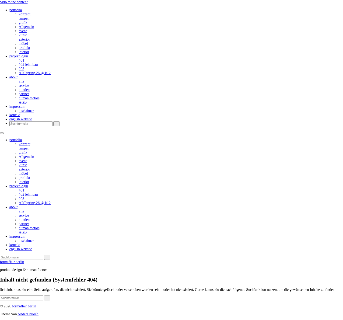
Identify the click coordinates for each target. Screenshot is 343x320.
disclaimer (26, 111)
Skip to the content (14, 2)
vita (21, 81)
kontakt (14, 115)
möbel (23, 43)
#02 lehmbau (28, 64)
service (24, 85)
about (13, 77)
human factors (29, 98)
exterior (24, 39)
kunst (23, 35)
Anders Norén (28, 314)
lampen (24, 18)
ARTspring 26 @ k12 (35, 73)
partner (24, 94)
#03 (21, 69)
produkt (24, 48)
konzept (24, 14)
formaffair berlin (12, 262)
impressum (17, 106)
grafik (23, 22)
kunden (24, 90)
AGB (23, 102)
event (23, 31)
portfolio (15, 10)
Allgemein (26, 27)
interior (24, 52)
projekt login (18, 56)
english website (20, 119)
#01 (21, 60)
